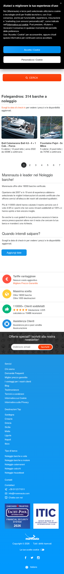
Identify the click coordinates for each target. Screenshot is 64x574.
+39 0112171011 (17, 489)
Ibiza (7, 443)
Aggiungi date (14, 252)
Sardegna (9, 414)
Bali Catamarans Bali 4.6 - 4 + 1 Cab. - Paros (18, 144)
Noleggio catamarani (15, 464)
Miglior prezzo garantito (16, 377)
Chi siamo (10, 368)
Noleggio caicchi (13, 468)
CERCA (33, 77)
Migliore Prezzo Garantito (25, 283)
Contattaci (10, 485)
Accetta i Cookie (32, 49)
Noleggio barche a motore (17, 460)
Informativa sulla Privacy (17, 402)
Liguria (8, 435)
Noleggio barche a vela (16, 456)
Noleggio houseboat (14, 472)
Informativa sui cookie (17, 24)
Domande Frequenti (14, 373)
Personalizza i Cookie (32, 59)
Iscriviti (45, 347)
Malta (7, 431)
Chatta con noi (16, 497)
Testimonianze (12, 389)
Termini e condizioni (14, 393)
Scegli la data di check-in (13, 107)
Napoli (8, 439)
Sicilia (7, 427)
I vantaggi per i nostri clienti (18, 381)
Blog (7, 385)
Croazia (8, 418)
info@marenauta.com (19, 493)
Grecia (8, 422)
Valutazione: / (29, 311)
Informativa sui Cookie (15, 397)
